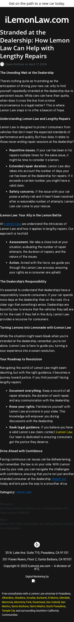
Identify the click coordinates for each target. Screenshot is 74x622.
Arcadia (30, 597)
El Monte (53, 597)
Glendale (64, 597)
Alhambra (7, 597)
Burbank (42, 597)
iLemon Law (12, 224)
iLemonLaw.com (37, 19)
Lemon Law (23, 492)
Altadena (20, 597)
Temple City (8, 610)
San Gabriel (53, 602)
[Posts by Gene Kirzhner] (3, 64)
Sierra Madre (37, 606)
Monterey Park (22, 602)
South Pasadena (55, 606)
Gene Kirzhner (15, 64)
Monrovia (7, 602)
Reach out (59, 479)
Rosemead (39, 602)
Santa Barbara (20, 606)
